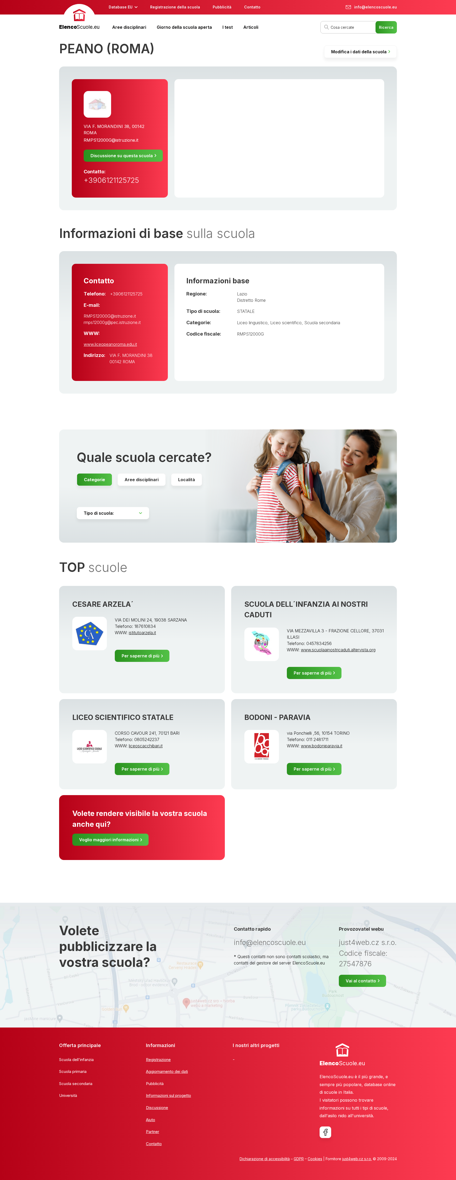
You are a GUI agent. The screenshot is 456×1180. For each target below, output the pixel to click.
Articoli (250, 27)
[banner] (79, 17)
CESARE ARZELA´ (103, 604)
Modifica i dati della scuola (359, 51)
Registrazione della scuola (175, 7)
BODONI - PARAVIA (277, 717)
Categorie (94, 479)
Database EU (120, 7)
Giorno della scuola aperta (184, 27)
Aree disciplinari (129, 27)
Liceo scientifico (286, 322)
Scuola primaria (73, 1071)
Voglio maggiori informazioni (109, 839)
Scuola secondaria (322, 322)
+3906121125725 (111, 180)
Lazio (242, 294)
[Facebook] (325, 1132)
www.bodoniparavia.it (321, 745)
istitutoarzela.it (142, 632)
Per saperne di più (140, 655)
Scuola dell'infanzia (76, 1059)
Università (68, 1095)
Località (186, 479)
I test (227, 27)
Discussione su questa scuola (122, 155)
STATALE (246, 311)
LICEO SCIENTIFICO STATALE (122, 717)
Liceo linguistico (252, 322)
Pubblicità (222, 7)
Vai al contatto (361, 980)
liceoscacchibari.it (146, 745)
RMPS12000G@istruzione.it (111, 140)
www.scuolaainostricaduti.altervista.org (338, 649)
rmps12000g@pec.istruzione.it (112, 322)
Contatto (252, 7)
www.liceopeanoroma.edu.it (110, 344)
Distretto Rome (251, 300)
